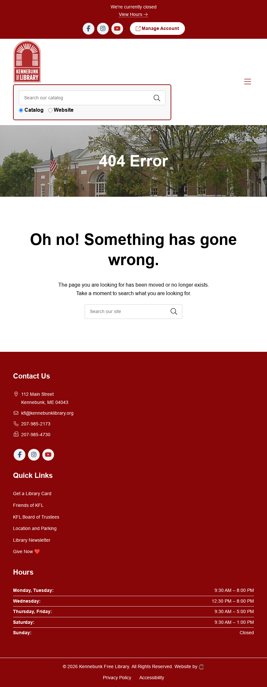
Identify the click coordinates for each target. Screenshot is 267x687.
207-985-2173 (35, 423)
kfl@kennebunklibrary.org (47, 413)
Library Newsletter (31, 540)
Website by (187, 666)
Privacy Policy (117, 677)
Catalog (34, 110)
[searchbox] (133, 311)
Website (64, 110)
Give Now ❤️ (26, 551)
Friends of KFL (28, 505)
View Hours (131, 14)
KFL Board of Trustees (36, 517)
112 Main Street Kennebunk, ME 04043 (44, 398)
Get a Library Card (32, 493)
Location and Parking (35, 528)
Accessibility (151, 677)
